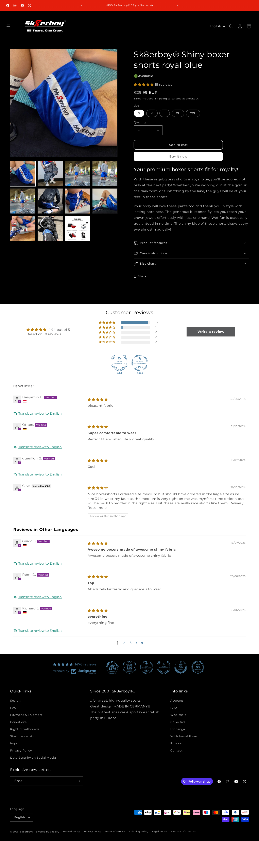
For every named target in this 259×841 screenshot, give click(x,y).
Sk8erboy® (27, 831)
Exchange (177, 729)
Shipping (161, 98)
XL (178, 113)
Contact (176, 750)
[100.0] (140, 363)
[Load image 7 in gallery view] (77, 201)
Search (15, 700)
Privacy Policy (21, 750)
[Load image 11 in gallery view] (77, 228)
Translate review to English (40, 413)
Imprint (16, 743)
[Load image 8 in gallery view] (105, 201)
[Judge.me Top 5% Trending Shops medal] (197, 667)
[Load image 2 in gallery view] (50, 173)
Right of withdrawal (25, 729)
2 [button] (124, 643)
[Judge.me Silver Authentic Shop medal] (163, 667)
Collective (178, 722)
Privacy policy (92, 831)
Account (176, 700)
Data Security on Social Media (33, 758)
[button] (8, 26)
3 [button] (131, 643)
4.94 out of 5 (59, 329)
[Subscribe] (78, 781)
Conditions (18, 722)
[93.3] (119, 363)
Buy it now (178, 156)
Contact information (183, 831)
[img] (98, 399)
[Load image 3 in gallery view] (77, 173)
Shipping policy (138, 831)
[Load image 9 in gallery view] (22, 228)
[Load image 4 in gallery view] (105, 173)
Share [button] (142, 276)
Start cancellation (23, 736)
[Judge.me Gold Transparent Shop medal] (146, 667)
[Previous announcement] (81, 5)
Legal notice (159, 831)
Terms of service (115, 831)
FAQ (13, 707)
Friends (176, 743)
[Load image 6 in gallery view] (50, 201)
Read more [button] (97, 508)
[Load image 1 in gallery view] (22, 173)
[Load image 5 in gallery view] (22, 201)
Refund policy (71, 831)
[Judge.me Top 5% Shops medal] (180, 667)
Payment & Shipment (26, 715)
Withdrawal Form (183, 736)
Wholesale (178, 715)
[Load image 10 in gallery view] (50, 228)
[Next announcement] (177, 5)
